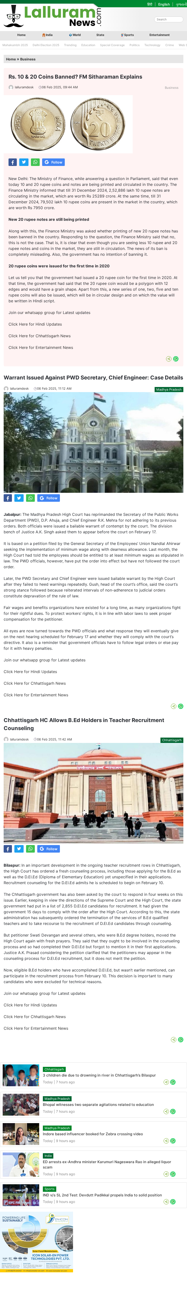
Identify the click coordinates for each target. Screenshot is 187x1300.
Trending (70, 45)
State (100, 35)
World (77, 35)
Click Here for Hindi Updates (35, 324)
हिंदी (149, 4)
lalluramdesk (24, 87)
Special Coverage (112, 45)
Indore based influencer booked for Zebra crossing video (93, 1134)
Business (28, 59)
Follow (56, 162)
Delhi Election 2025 (46, 45)
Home (21, 35)
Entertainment (160, 35)
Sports (129, 35)
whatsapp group (40, 312)
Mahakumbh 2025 (15, 45)
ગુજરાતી (181, 4)
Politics (135, 45)
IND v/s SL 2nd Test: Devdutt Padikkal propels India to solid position (102, 1195)
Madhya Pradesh (169, 389)
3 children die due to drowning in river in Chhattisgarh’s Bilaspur (99, 1075)
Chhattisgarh (172, 740)
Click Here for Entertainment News (41, 347)
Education (88, 45)
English (164, 4)
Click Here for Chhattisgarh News (40, 335)
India (49, 35)
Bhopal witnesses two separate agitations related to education (98, 1104)
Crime (169, 45)
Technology (152, 45)
